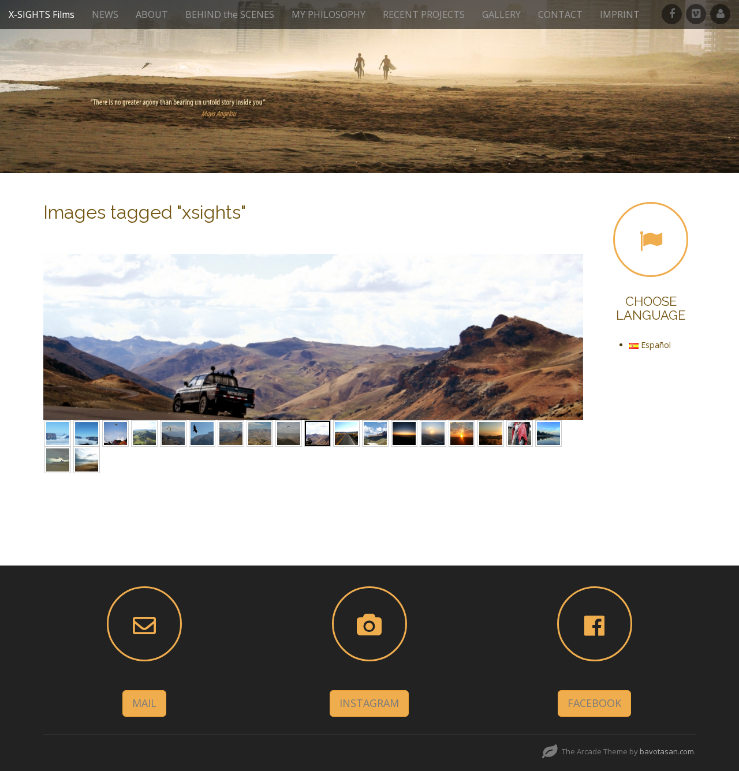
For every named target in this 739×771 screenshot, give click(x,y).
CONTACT (560, 14)
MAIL (144, 703)
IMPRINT (620, 14)
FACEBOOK (594, 703)
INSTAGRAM (369, 703)
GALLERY (501, 14)
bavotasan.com (667, 751)
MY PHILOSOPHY (328, 14)
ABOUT (152, 14)
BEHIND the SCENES (229, 14)
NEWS (105, 14)
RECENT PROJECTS (424, 14)
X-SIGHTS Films (41, 14)
